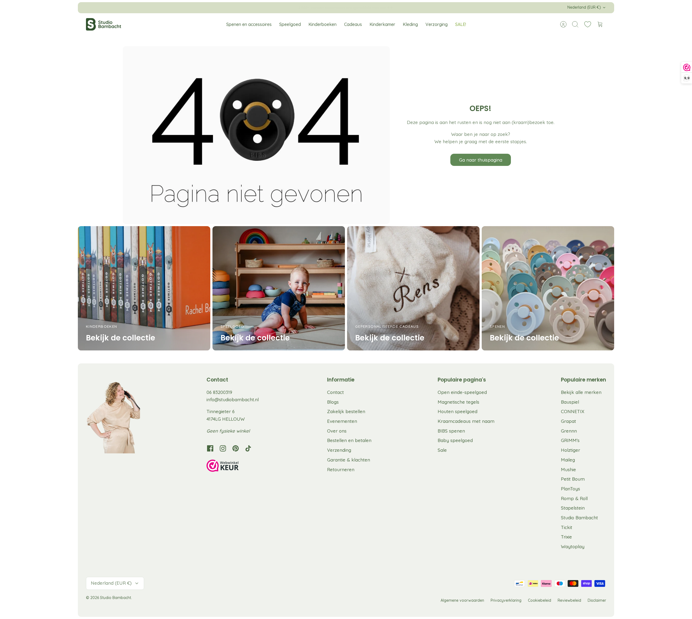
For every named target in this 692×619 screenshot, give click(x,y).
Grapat (568, 421)
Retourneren (340, 469)
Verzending (339, 450)
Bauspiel (570, 402)
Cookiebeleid (539, 600)
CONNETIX (572, 411)
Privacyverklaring (506, 600)
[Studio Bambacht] (103, 24)
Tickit (566, 527)
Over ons (337, 431)
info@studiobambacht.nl (233, 399)
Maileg (568, 460)
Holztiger (570, 450)
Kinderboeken (322, 24)
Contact (335, 392)
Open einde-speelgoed (462, 392)
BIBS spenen (451, 431)
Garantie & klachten (348, 460)
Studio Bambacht (579, 517)
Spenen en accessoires (249, 24)
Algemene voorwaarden (462, 600)
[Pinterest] (235, 448)
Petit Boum (573, 479)
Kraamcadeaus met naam (466, 421)
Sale (442, 450)
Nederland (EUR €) (584, 7)
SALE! (460, 24)
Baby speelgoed (455, 440)
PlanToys (570, 488)
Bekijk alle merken (581, 392)
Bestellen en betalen (349, 440)
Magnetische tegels (458, 402)
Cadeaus (353, 24)
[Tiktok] (248, 448)
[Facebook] (210, 448)
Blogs (333, 402)
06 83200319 (219, 392)
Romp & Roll (574, 498)
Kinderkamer (382, 24)
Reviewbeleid (569, 600)
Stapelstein (573, 508)
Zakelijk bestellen (346, 411)
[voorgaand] (248, 8)
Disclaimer (597, 600)
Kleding (410, 24)
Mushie (568, 469)
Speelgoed (290, 24)
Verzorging (436, 24)
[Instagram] (223, 448)
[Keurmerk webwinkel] (234, 467)
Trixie (566, 537)
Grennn (569, 431)
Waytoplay (572, 546)
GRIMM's (570, 440)
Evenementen (342, 421)
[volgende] (444, 8)
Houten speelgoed (457, 411)
